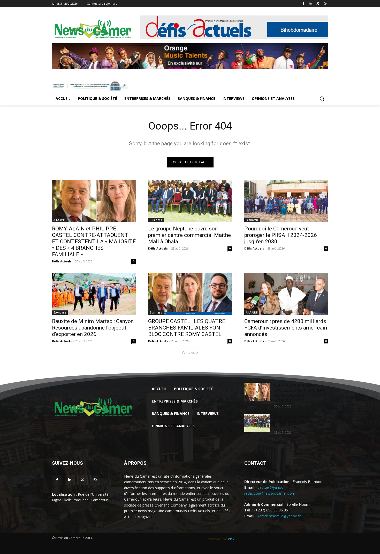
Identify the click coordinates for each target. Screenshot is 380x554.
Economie (252, 220)
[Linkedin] (311, 4)
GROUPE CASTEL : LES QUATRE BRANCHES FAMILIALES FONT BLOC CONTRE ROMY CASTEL (186, 327)
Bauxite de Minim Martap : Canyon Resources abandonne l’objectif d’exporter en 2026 (93, 327)
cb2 (231, 539)
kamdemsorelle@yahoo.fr (279, 515)
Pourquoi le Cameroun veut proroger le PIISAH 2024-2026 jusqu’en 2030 (280, 235)
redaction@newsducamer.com (269, 493)
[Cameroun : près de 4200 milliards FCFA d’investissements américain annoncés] (286, 294)
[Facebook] (304, 4)
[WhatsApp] (325, 4)
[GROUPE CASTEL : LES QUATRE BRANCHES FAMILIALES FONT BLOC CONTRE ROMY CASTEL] (190, 294)
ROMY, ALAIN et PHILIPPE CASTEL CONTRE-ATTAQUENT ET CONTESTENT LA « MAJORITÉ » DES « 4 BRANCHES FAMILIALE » (94, 242)
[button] (322, 98)
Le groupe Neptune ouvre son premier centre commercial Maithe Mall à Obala (189, 235)
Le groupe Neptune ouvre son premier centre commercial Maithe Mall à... (298, 421)
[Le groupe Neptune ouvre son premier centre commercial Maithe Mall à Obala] (190, 201)
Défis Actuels (62, 261)
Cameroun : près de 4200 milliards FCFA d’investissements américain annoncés (285, 327)
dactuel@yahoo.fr (272, 487)
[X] (318, 4)
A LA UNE (59, 220)
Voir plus (188, 352)
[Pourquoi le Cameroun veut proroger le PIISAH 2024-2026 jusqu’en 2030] (286, 201)
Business (156, 220)
